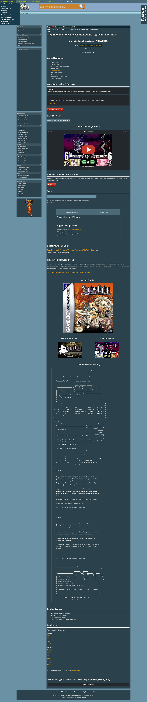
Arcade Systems (6, 8)
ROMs (48, 29)
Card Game (98, 45)
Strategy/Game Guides (23, 167)
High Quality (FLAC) (23, 148)
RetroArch (49, 637)
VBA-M (48, 651)
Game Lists (20, 45)
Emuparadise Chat (22, 117)
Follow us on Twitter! (23, 124)
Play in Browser (5, 23)
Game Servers (21, 128)
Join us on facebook (23, 121)
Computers (4, 12)
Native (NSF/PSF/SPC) (23, 150)
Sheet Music (21, 152)
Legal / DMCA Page (88, 695)
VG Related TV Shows (23, 159)
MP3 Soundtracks (22, 146)
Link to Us (20, 189)
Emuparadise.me (72, 697)
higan (48, 658)
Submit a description (55, 110)
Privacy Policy (21, 185)
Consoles (3, 6)
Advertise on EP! (22, 183)
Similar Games (55, 74)
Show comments (88, 684)
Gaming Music (84, 692)
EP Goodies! (21, 195)
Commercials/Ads (22, 163)
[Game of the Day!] (143, 15)
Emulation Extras (6, 21)
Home (53, 692)
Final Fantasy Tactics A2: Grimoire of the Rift (63, 619)
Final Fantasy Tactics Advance (59, 615)
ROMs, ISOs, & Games (23, 37)
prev (50, 131)
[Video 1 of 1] (88, 149)
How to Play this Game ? (88, 52)
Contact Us (20, 193)
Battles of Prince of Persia (58, 617)
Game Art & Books (22, 169)
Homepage (20, 30)
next (126, 131)
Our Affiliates (21, 187)
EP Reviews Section (23, 132)
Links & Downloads (22, 119)
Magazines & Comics (23, 171)
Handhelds (4, 10)
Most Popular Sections (7, 4)
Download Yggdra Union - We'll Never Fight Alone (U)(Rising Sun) (70, 250)
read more (52, 103)
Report (88, 168)
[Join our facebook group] (64, 1)
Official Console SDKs (7, 19)
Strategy (82, 45)
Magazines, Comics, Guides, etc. (26, 43)
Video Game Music (22, 41)
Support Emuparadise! (23, 175)
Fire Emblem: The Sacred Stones (60, 613)
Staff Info (20, 191)
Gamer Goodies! (37, 1)
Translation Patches (6, 15)
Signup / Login (21, 28)
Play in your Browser (56, 72)
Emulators (77, 692)
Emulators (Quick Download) (59, 76)
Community (51, 1)
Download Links (55, 70)
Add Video (51, 185)
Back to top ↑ (126, 686)
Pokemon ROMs (22, 142)
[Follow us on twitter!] (68, 1)
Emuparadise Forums (23, 115)
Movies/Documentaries (23, 156)
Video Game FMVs (22, 161)
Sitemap (58, 692)
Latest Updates (21, 33)
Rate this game (55, 64)
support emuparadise (75, 229)
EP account (66, 200)
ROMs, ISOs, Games (7, 1)
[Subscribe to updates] (72, 1)
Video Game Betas (6, 17)
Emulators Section (22, 39)
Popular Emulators (22, 1)
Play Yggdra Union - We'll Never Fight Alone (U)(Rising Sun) (68, 272)
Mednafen (49, 643)
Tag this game (55, 68)
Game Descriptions (56, 62)
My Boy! (49, 635)
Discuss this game (56, 78)
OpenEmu (49, 649)
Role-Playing (89, 45)
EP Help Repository (22, 177)
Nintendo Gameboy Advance (59, 29)
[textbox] (62, 6)
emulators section (75, 670)
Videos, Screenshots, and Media (60, 66)
